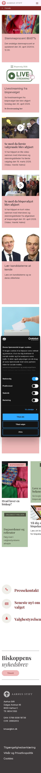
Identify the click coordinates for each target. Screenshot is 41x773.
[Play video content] (20, 127)
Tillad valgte (20, 424)
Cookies (8, 758)
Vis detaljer (29, 409)
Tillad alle (20, 417)
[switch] (35, 386)
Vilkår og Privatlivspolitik (18, 753)
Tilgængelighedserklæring (20, 747)
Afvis (20, 432)
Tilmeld (10, 673)
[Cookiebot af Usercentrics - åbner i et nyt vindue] (28, 339)
